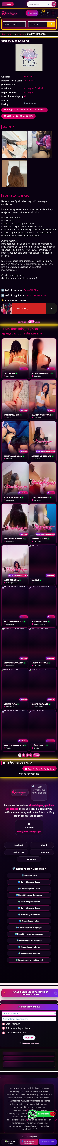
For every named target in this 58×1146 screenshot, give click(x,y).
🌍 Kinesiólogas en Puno (29, 947)
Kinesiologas (7, 33)
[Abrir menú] (53, 13)
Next (36, 755)
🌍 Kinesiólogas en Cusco (29, 882)
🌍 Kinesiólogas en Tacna (29, 908)
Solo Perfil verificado (15, 1032)
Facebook (18, 845)
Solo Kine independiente (17, 1028)
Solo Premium (12, 1023)
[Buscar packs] (54, 4)
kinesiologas (36, 805)
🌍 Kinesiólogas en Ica (29, 921)
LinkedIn (31, 859)
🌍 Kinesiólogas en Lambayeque (29, 934)
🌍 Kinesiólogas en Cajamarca (29, 895)
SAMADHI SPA (31, 290)
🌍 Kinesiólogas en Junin (29, 901)
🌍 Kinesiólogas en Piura (29, 914)
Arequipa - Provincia (33, 88)
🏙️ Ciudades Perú (29, 875)
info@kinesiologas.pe (29, 831)
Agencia (20, 33)
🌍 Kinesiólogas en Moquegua (29, 927)
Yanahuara (29, 80)
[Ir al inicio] (9, 13)
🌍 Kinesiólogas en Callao (29, 888)
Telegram (44, 852)
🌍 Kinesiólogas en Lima (29, 953)
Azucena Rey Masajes (35, 295)
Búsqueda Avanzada (30, 1043)
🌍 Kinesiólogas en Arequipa (29, 940)
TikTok (44, 845)
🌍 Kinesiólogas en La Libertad (29, 960)
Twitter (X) (18, 852)
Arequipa (28, 92)
